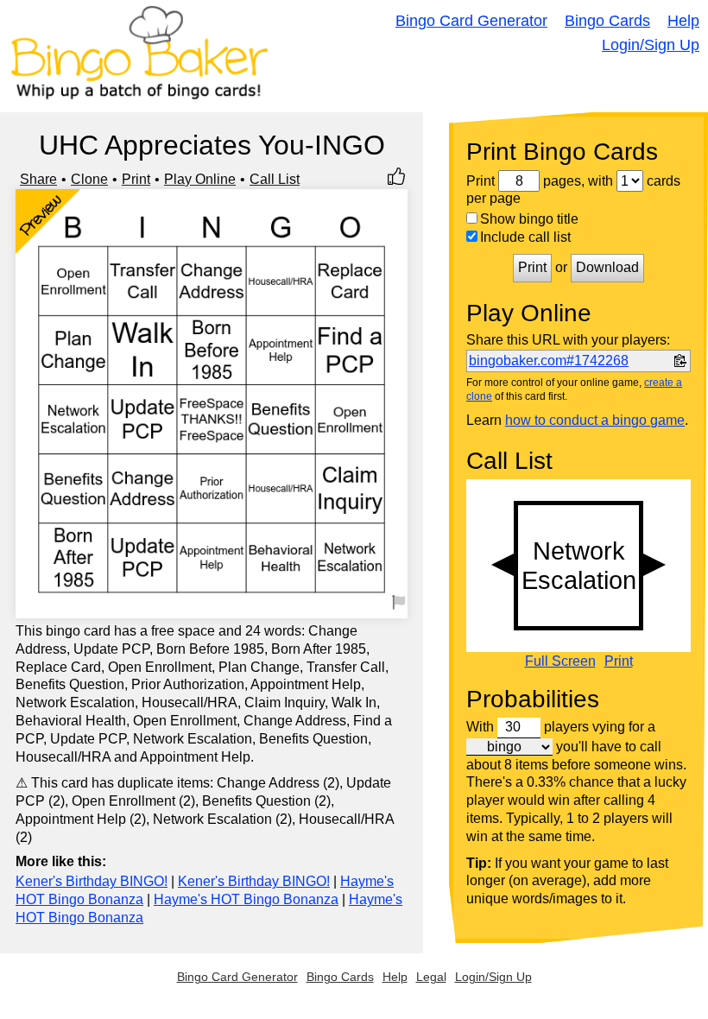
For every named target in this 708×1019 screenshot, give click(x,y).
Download (607, 267)
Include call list (525, 237)
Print (136, 179)
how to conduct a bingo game (595, 420)
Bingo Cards (607, 20)
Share (38, 179)
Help (683, 20)
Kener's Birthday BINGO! (92, 881)
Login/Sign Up (650, 45)
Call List (275, 179)
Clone (89, 179)
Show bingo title (529, 219)
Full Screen (560, 661)
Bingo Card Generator (471, 20)
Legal (431, 977)
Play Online (200, 179)
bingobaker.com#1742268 (549, 360)
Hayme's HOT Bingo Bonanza (246, 899)
